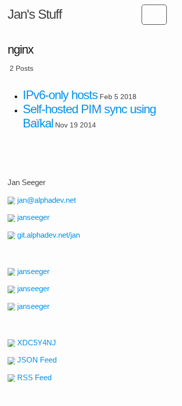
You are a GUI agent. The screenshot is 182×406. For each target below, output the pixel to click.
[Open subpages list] (154, 14)
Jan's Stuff (35, 14)
